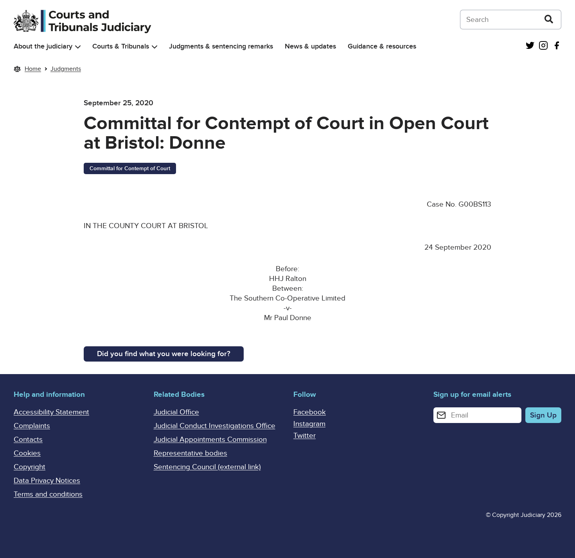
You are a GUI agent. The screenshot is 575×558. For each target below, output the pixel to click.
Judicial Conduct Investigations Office (214, 425)
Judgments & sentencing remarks (221, 46)
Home (33, 69)
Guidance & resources (382, 46)
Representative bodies (190, 453)
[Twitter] (530, 46)
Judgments (65, 69)
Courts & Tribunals (120, 46)
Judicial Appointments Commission (210, 439)
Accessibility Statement (51, 412)
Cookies (27, 453)
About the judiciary (43, 46)
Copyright (29, 467)
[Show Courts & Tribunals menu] (154, 47)
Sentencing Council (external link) (207, 467)
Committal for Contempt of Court (130, 168)
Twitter (304, 435)
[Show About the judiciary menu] (78, 47)
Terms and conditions (48, 494)
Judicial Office (176, 412)
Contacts (28, 439)
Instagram (309, 423)
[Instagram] (543, 46)
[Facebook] (556, 46)
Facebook (309, 412)
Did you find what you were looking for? (163, 353)
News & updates (310, 46)
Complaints (32, 425)
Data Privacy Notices (47, 480)
